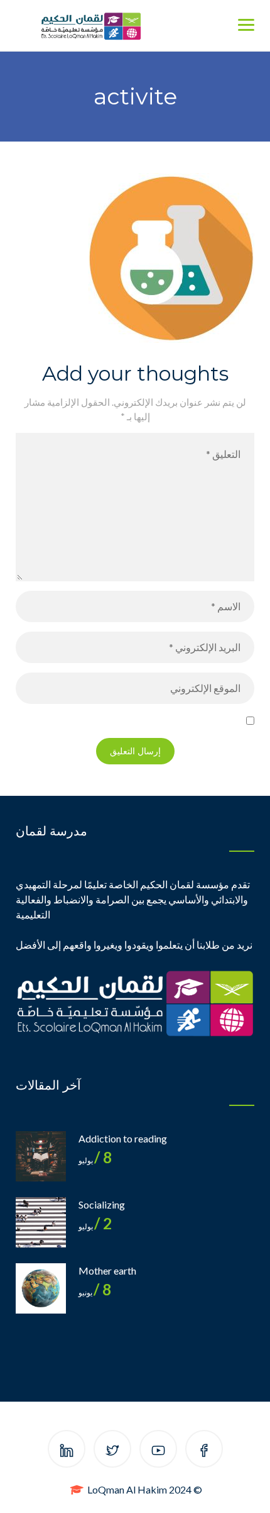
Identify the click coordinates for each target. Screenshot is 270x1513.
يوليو (95, 1160)
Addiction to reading (122, 1138)
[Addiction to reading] (41, 1156)
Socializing (101, 1204)
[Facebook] (204, 1451)
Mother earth (107, 1270)
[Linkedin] (66, 1451)
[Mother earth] (41, 1288)
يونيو (94, 1292)
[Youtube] (158, 1451)
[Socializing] (41, 1222)
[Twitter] (112, 1451)
